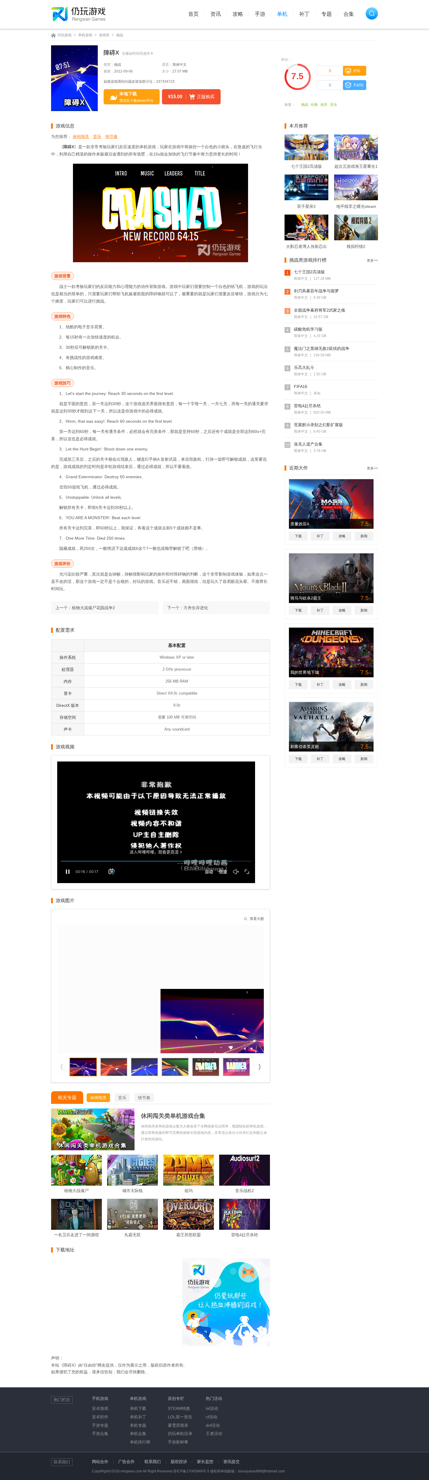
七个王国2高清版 (306, 166)
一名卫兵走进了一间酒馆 (76, 1234)
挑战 (119, 35)
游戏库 (104, 35)
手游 (260, 14)
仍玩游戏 (64, 35)
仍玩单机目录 (180, 1433)
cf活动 (211, 1417)
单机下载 (138, 1408)
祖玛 (188, 1190)
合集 (348, 14)
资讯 (215, 14)
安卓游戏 (100, 1408)
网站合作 (100, 1461)
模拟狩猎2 (356, 246)
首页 (193, 14)
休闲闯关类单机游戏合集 (173, 1116)
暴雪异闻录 (178, 1425)
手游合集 (100, 1433)
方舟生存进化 (196, 607)
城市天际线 (132, 1190)
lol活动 (212, 1408)
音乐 (333, 105)
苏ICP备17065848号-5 (191, 1471)
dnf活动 (213, 1425)
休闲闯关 (81, 136)
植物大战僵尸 (76, 1190)
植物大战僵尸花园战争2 (93, 607)
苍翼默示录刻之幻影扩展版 (318, 424)
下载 (298, 536)
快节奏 (111, 136)
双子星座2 (306, 206)
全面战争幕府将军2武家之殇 (319, 310)
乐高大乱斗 (304, 367)
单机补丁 (138, 1417)
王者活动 (214, 1433)
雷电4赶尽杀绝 (244, 1234)
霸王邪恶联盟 (188, 1234)
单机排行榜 (140, 1442)
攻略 (238, 14)
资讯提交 (231, 1461)
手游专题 (100, 1425)
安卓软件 (100, 1417)
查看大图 (257, 919)
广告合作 (126, 1461)
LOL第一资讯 (180, 1417)
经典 (314, 105)
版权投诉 (179, 1461)
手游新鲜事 (178, 1442)
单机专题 (138, 1425)
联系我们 (152, 1461)
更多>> (372, 260)
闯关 (323, 105)
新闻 (363, 536)
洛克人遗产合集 (308, 444)
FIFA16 (300, 386)
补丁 (304, 14)
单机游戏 (85, 35)
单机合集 (138, 1433)
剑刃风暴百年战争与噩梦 (316, 291)
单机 (282, 14)
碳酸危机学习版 (308, 329)
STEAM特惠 (179, 1408)
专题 (326, 14)
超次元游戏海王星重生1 (356, 166)
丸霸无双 (132, 1234)
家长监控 (205, 1461)
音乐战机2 (244, 1190)
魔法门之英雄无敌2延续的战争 (321, 348)
